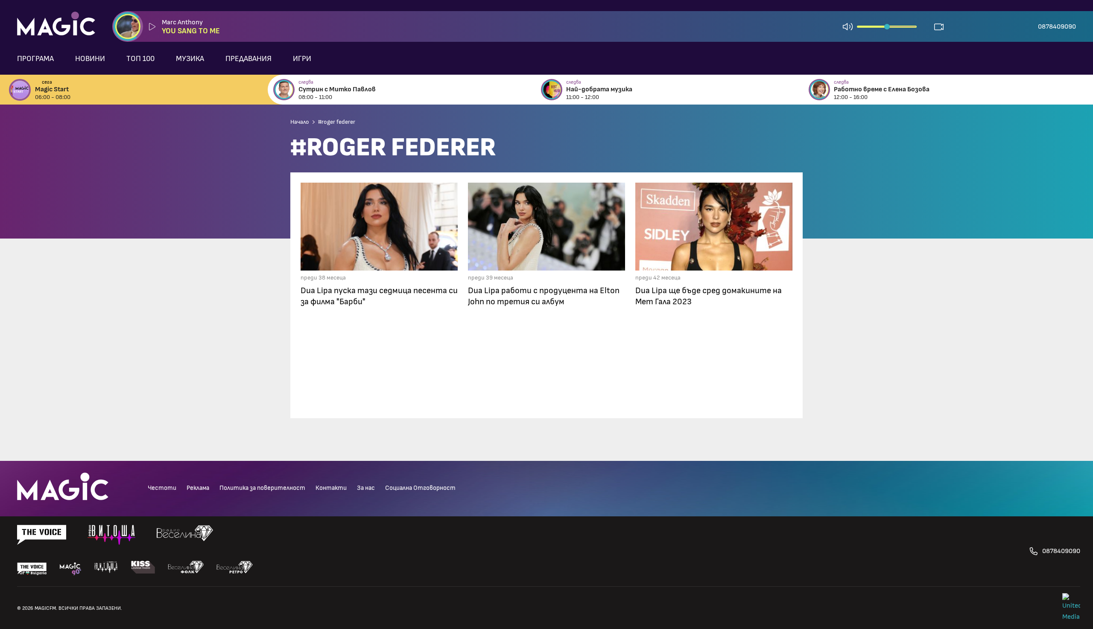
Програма (35, 59)
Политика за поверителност (262, 488)
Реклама (198, 488)
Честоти (162, 488)
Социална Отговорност (420, 488)
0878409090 (1057, 26)
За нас (366, 488)
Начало (299, 122)
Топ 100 (140, 59)
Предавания (248, 59)
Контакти (331, 488)
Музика (190, 59)
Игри (302, 59)
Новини (90, 59)
